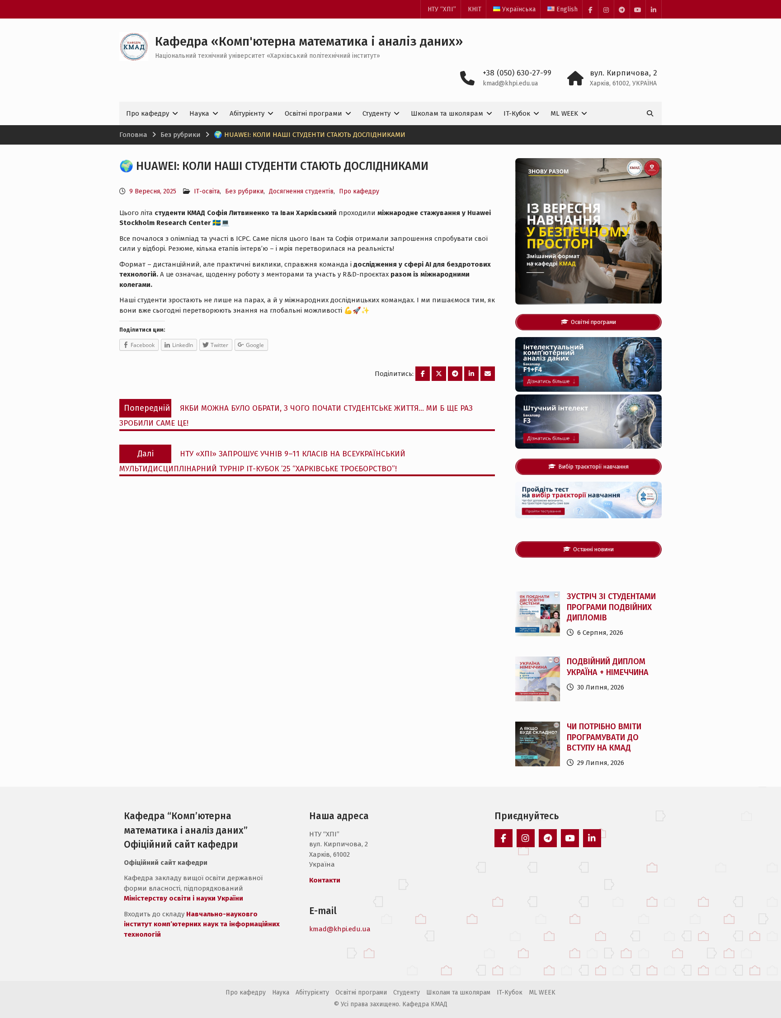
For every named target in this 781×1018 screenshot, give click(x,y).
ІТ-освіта (207, 191)
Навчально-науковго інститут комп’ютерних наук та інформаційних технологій (202, 924)
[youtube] (637, 9)
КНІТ (474, 9)
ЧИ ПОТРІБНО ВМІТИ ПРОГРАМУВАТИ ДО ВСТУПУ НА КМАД (604, 737)
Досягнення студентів (301, 191)
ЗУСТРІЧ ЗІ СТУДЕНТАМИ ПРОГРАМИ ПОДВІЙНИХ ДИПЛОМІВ (611, 607)
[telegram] (621, 9)
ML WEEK (564, 113)
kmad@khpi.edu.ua (510, 83)
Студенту (376, 113)
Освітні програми (313, 113)
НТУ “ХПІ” (442, 9)
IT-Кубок (516, 113)
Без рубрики (244, 191)
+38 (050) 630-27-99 (517, 73)
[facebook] (590, 9)
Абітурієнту (247, 113)
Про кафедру (147, 113)
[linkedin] (653, 9)
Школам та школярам (447, 113)
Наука (199, 113)
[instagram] (606, 9)
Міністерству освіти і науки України (183, 898)
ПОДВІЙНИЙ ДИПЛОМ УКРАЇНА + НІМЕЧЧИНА (608, 667)
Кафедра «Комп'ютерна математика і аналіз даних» (309, 41)
